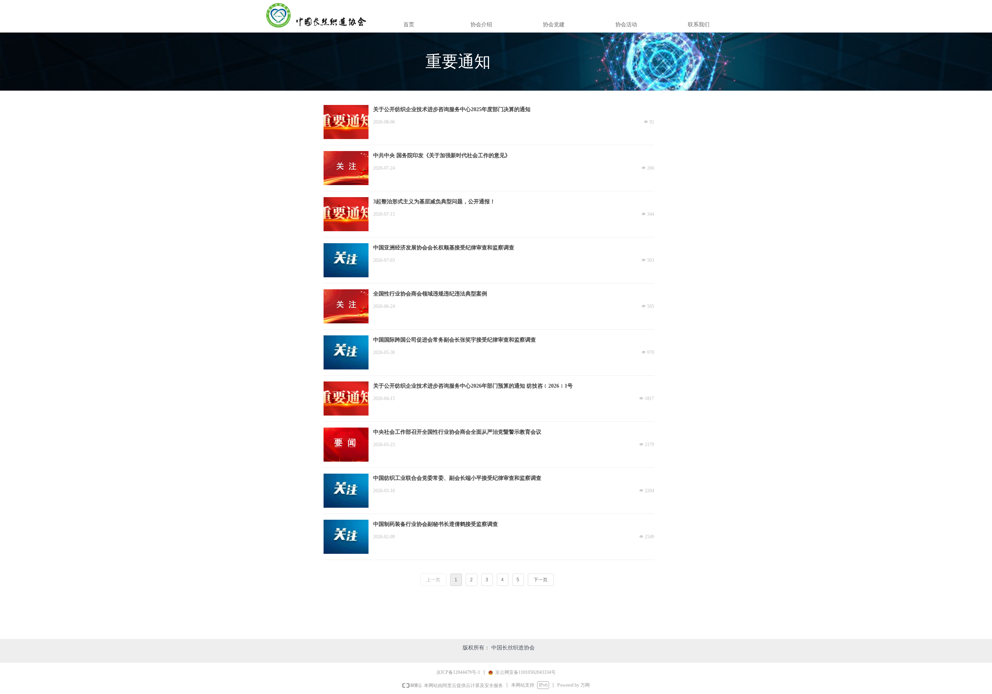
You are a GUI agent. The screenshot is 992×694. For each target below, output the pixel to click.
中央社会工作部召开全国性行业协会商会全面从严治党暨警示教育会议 (457, 432)
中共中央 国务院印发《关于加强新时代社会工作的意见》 (441, 155)
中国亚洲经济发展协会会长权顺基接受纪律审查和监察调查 (443, 248)
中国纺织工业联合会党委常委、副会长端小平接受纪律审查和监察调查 (457, 478)
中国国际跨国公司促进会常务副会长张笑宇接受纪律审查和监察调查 (454, 340)
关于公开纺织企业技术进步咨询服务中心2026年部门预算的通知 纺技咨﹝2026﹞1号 (473, 386)
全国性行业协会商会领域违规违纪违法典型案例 (430, 294)
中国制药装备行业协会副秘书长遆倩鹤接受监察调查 (435, 524)
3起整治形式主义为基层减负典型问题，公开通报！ (434, 201)
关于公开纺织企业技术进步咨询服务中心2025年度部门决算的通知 (451, 109)
